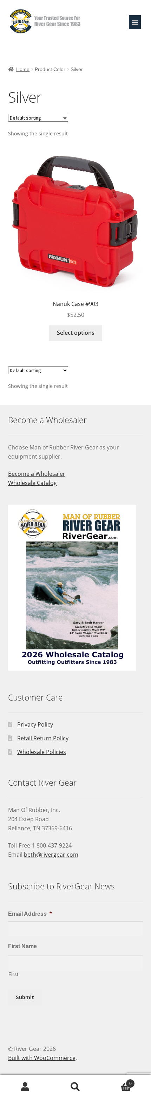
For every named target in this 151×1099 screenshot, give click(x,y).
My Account (25, 1087)
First (13, 974)
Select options (75, 333)
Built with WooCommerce (42, 1058)
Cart (116, 1080)
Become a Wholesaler (36, 474)
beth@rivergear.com (51, 854)
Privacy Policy (35, 724)
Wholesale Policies (41, 752)
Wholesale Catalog (32, 483)
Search (75, 1087)
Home (22, 69)
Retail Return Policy (42, 738)
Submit (25, 997)
